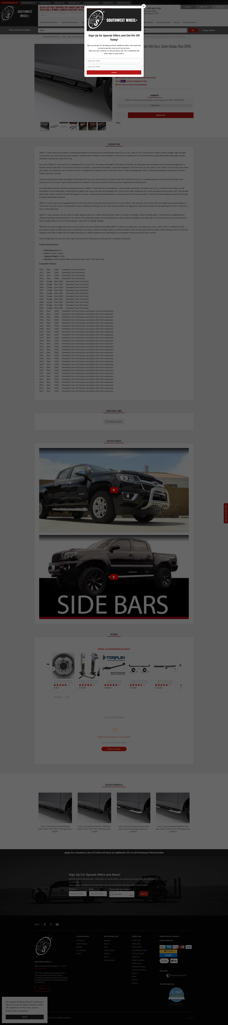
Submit (114, 72)
